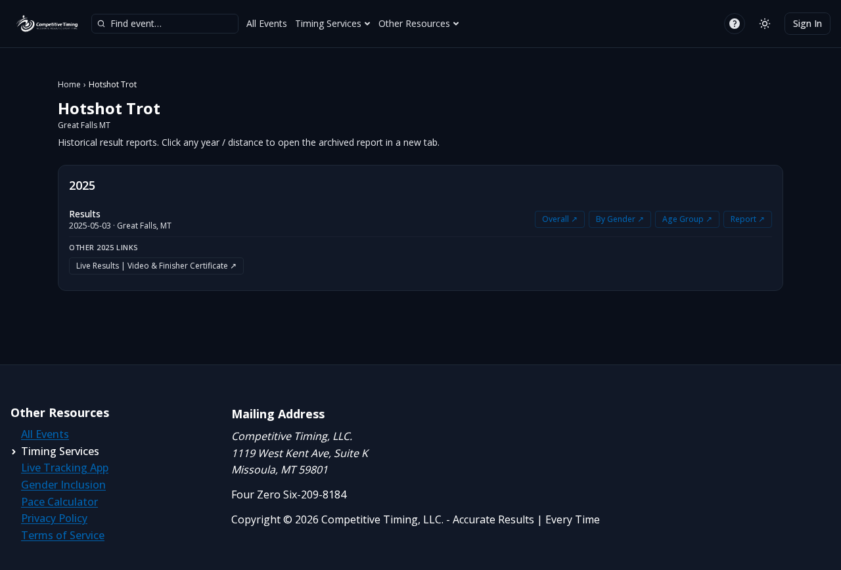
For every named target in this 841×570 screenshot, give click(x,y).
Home (69, 84)
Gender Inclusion (63, 484)
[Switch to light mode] (765, 23)
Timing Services (328, 23)
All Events (266, 23)
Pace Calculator (59, 501)
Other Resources (414, 23)
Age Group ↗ (687, 219)
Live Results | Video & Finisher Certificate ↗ (156, 265)
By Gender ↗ (620, 219)
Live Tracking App (64, 467)
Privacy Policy (54, 518)
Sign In (807, 23)
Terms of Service (62, 535)
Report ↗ (748, 219)
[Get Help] (734, 23)
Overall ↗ (560, 219)
